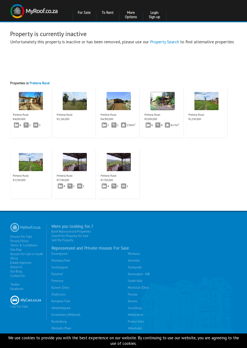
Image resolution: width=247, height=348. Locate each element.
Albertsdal (135, 328)
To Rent (108, 12)
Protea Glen (136, 321)
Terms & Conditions (23, 245)
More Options (131, 14)
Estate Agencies (21, 263)
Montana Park (60, 260)
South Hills (135, 281)
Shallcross (58, 294)
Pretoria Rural (40, 83)
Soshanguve (59, 267)
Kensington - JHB (139, 274)
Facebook (16, 289)
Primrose (57, 281)
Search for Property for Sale (70, 236)
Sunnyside (135, 267)
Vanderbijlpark (60, 308)
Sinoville (134, 260)
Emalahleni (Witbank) (65, 315)
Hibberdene (135, 315)
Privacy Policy (19, 241)
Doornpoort (59, 254)
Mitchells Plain (61, 328)
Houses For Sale (21, 237)
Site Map (16, 250)
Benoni (132, 301)
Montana (134, 254)
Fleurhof (57, 274)
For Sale (84, 12)
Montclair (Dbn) (138, 288)
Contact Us (17, 276)
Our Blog (16, 271)
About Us (16, 267)
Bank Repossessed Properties (71, 231)
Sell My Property (62, 240)
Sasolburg (135, 308)
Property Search (164, 42)
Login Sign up (154, 14)
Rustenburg (59, 321)
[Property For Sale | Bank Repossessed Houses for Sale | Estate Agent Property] (34, 9)
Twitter (15, 284)
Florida (132, 294)
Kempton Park (60, 301)
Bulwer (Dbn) (60, 288)
